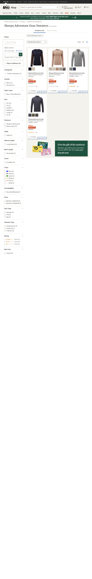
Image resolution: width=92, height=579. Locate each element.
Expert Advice (52, 30)
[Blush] (57, 69)
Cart (87, 7)
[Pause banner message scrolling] (75, 17)
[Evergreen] (33, 115)
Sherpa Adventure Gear (11, 21)
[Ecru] (33, 69)
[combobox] (40, 7)
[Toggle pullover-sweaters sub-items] (5, 74)
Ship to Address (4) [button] (13, 63)
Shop (13, 7)
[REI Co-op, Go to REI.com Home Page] (6, 7)
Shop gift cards (63, 153)
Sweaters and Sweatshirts (34, 21)
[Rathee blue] (29, 69)
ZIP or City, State (9, 51)
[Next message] (73, 17)
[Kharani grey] (36, 115)
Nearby (20, 51)
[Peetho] (53, 69)
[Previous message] (17, 17)
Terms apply (79, 150)
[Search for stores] (20, 54)
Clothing (22, 21)
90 (87, 42)
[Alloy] (60, 69)
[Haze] (70, 69)
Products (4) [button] (39, 30)
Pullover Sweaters (13, 73)
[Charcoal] (64, 69)
